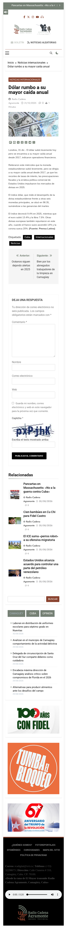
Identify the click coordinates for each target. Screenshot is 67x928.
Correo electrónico (22, 375)
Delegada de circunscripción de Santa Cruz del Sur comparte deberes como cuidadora (33, 657)
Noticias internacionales (25, 79)
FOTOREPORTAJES (45, 845)
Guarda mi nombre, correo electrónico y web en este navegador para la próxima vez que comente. (32, 407)
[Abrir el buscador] (51, 53)
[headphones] (42, 17)
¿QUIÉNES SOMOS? (22, 845)
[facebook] (24, 17)
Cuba (27, 237)
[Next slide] (59, 5)
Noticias (15, 243)
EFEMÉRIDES (13, 850)
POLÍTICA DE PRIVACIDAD (33, 855)
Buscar (52, 599)
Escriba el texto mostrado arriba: (30, 439)
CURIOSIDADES (32, 850)
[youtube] (37, 17)
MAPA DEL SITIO (51, 850)
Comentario (19, 322)
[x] (28, 17)
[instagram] (33, 17)
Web (14, 389)
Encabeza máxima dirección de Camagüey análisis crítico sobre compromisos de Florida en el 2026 (32, 674)
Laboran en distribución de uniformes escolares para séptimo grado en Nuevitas (33, 627)
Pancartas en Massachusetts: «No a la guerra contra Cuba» (32, 5)
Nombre (16, 362)
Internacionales (44, 237)
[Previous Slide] (55, 5)
